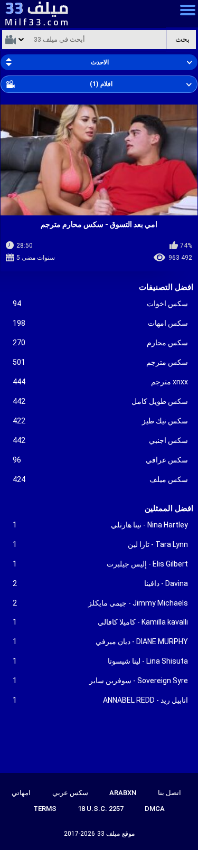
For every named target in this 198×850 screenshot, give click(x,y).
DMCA (155, 809)
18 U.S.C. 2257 (101, 809)
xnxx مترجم (100, 381)
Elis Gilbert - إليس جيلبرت (100, 564)
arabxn (122, 793)
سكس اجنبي (100, 440)
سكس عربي (70, 793)
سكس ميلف (100, 479)
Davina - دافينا (100, 583)
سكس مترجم (100, 362)
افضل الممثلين (169, 508)
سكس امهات (100, 323)
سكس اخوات (100, 303)
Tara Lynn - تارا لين (100, 544)
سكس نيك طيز (100, 421)
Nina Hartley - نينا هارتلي (100, 525)
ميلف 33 (108, 833)
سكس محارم (100, 342)
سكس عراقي (100, 460)
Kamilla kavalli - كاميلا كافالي (100, 622)
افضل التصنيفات (166, 287)
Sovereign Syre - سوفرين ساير (100, 680)
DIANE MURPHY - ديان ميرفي (100, 641)
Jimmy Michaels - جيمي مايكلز (100, 603)
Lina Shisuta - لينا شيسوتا (100, 661)
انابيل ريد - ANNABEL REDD (100, 700)
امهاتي (21, 793)
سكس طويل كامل (100, 401)
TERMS (44, 809)
